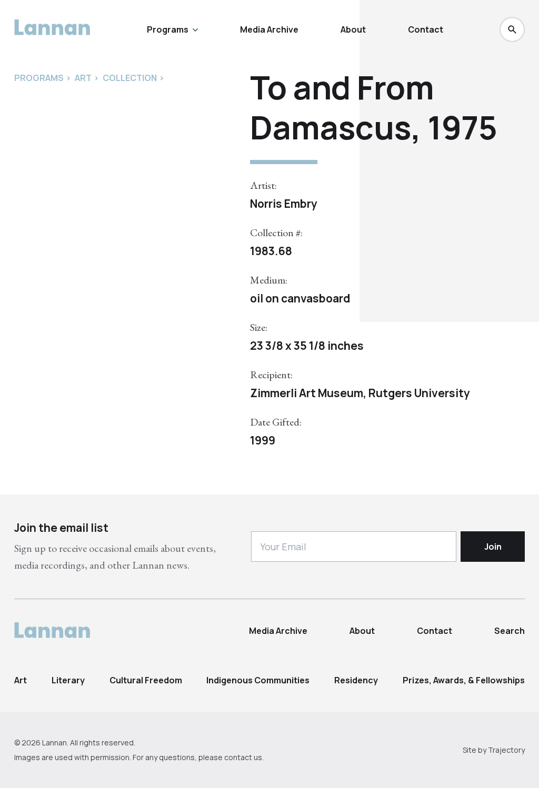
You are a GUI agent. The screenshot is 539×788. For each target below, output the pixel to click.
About (353, 29)
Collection (130, 78)
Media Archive (269, 29)
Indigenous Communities (258, 680)
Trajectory (506, 750)
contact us (243, 757)
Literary (68, 680)
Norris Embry (283, 203)
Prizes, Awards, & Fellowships (464, 680)
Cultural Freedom (145, 680)
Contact (425, 29)
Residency (356, 680)
